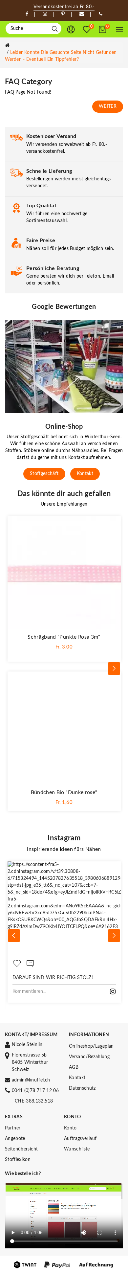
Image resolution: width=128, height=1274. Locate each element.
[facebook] (27, 14)
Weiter (108, 106)
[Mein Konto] (70, 29)
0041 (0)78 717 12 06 (35, 1090)
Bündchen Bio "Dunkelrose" (64, 792)
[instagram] (45, 14)
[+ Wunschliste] (113, 524)
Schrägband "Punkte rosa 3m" (64, 637)
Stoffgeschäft (44, 473)
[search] (54, 28)
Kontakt (85, 473)
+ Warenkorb (64, 652)
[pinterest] (63, 14)
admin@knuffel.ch (31, 1080)
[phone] (100, 14)
